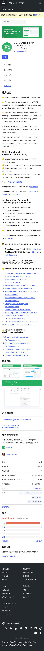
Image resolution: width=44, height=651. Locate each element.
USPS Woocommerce (34, 501)
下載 (4, 57)
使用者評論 (8, 70)
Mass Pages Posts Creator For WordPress (21, 313)
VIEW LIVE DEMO (15, 182)
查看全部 (38, 541)
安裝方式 (7, 75)
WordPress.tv (8, 597)
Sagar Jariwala (11, 454)
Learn (4, 586)
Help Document (11, 255)
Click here (34, 187)
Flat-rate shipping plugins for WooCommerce (21, 273)
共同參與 (26, 586)
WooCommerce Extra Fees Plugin (17, 276)
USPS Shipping (36, 497)
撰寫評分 (5, 541)
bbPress (6, 611)
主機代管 (5, 576)
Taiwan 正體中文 (13, 623)
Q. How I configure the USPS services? (17, 420)
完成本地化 (37, 15)
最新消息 (5, 572)
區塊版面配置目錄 (29, 580)
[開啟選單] (40, 3)
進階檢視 (5, 507)
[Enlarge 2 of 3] (39, 367)
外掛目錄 (26, 576)
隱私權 (4, 580)
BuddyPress (7, 614)
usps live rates (28, 493)
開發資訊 (7, 80)
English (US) (38, 488)
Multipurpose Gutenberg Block (16, 355)
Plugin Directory (7, 9)
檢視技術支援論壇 (8, 556)
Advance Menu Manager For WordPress (20, 325)
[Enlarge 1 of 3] (18, 367)
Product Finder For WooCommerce (18, 310)
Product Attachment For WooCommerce (20, 289)
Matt (5, 607)
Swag (26, 597)
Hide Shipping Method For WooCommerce (21, 285)
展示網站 (26, 569)
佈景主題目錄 (28, 572)
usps (21, 493)
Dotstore (19, 51)
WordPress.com (9, 603)
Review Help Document (11, 194)
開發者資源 (6, 593)
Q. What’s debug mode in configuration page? (10, 426)
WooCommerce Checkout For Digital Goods (21, 322)
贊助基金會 (28, 593)
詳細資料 (7, 65)
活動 (24, 590)
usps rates (38, 493)
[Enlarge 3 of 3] (39, 383)
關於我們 (5, 569)
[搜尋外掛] (24, 22)
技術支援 (7, 86)
